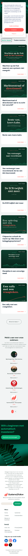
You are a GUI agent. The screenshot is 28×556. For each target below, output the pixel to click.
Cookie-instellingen (14, 26)
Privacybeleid (18, 527)
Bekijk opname (13, 363)
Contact (17, 530)
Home (6, 513)
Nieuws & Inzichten (7, 519)
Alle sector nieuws (13, 321)
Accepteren (14, 29)
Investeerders (18, 515)
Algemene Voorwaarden (8, 531)
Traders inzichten (19, 40)
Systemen (17, 513)
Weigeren (14, 33)
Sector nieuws (6, 40)
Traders (6, 515)
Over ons (7, 527)
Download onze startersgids (10, 437)
